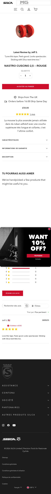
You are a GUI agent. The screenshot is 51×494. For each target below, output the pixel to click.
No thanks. (38, 259)
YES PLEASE (38, 256)
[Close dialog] (49, 229)
